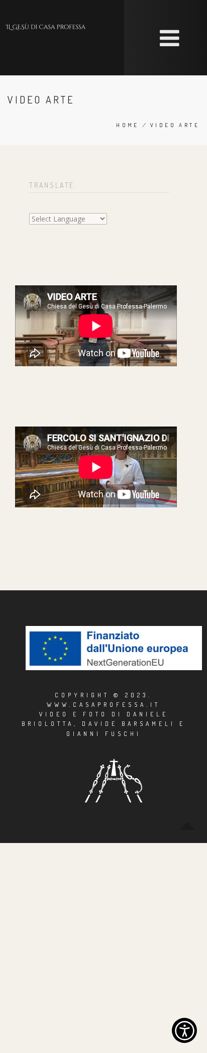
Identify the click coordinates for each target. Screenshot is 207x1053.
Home (127, 125)
